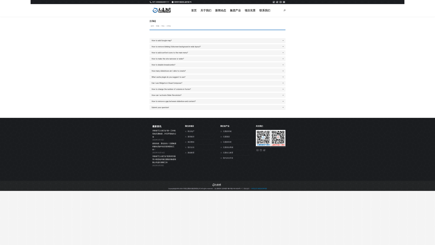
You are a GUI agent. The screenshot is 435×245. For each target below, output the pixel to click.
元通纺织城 (227, 131)
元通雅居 (226, 137)
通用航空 (191, 137)
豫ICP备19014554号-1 (235, 188)
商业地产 (191, 131)
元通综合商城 (228, 147)
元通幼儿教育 (228, 153)
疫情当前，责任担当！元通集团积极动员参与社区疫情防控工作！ (164, 146)
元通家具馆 (227, 142)
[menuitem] (194, 10)
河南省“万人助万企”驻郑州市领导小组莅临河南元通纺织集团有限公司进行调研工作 (164, 159)
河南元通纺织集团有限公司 (192, 188)
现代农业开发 (228, 158)
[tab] (217, 40)
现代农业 (191, 147)
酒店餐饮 (191, 142)
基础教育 (191, 153)
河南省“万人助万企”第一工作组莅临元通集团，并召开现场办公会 (164, 134)
